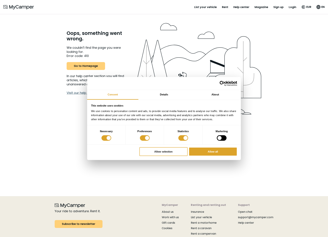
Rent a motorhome (204, 223)
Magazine (261, 7)
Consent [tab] (113, 94)
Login (292, 7)
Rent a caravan (201, 228)
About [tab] (215, 94)
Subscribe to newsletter (78, 224)
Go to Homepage (86, 66)
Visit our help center (82, 93)
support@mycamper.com (255, 217)
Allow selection (163, 151)
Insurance (197, 212)
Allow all (213, 151)
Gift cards (168, 223)
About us (168, 212)
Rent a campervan (203, 234)
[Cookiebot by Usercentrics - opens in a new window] (222, 83)
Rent (225, 7)
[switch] (145, 138)
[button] (306, 7)
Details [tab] (164, 94)
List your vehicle (205, 7)
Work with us (170, 217)
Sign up (278, 7)
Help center (241, 7)
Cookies (167, 228)
